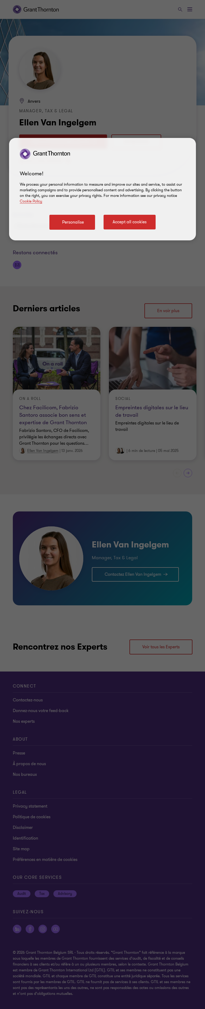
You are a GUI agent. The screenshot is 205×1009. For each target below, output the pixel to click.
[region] (102, 189)
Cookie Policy (31, 201)
